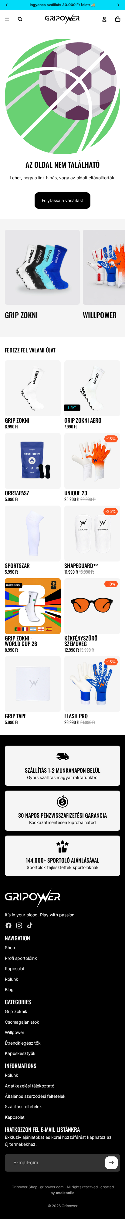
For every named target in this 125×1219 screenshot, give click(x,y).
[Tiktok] (29, 925)
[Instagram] (19, 925)
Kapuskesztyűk (20, 1053)
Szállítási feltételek (23, 1106)
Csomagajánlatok (22, 1022)
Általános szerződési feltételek (35, 1096)
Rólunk (11, 978)
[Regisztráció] (111, 1162)
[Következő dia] (113, 278)
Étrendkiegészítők (23, 1042)
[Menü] (7, 19)
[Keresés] (20, 19)
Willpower (14, 1032)
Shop (10, 947)
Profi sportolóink (21, 958)
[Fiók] (104, 19)
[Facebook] (8, 925)
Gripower (70, 1206)
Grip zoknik (16, 1011)
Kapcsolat (15, 968)
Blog (9, 989)
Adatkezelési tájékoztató (29, 1085)
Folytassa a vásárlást (62, 200)
